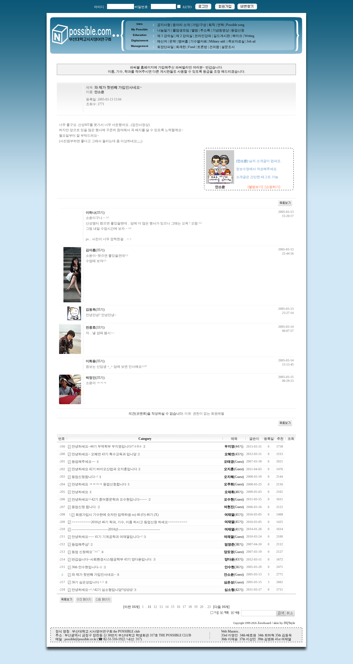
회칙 (211, 25)
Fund (191, 47)
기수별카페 (198, 41)
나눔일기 (163, 30)
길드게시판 (221, 36)
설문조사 (228, 47)
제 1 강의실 (165, 36)
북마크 (237, 36)
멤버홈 (183, 41)
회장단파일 (165, 47)
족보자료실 (236, 41)
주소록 (205, 30)
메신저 (162, 41)
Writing (249, 36)
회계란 (181, 47)
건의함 (214, 47)
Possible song (235, 25)
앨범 (194, 30)
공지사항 (163, 25)
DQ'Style (289, 623)
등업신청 (237, 30)
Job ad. (251, 41)
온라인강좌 (203, 36)
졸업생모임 (181, 30)
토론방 (202, 47)
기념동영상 (220, 30)
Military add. (217, 41)
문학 (172, 41)
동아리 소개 (181, 25)
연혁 (220, 25)
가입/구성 (199, 25)
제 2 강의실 (184, 36)
